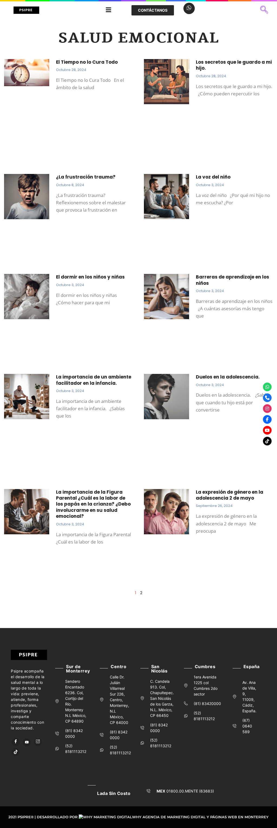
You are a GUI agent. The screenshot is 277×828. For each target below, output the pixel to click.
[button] (264, 10)
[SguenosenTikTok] (267, 441)
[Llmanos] (267, 397)
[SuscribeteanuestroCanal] (267, 430)
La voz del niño (213, 177)
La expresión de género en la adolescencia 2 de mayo (229, 495)
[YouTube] (27, 742)
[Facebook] (16, 742)
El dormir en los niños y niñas (90, 277)
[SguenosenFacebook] (267, 419)
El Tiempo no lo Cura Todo (87, 62)
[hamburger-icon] (108, 10)
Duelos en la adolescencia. (228, 377)
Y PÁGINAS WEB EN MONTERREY (238, 817)
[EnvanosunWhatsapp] (267, 387)
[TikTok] (16, 752)
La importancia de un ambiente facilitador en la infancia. (93, 380)
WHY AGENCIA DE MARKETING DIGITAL (169, 817)
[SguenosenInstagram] (267, 408)
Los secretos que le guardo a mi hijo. (234, 65)
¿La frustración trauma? (86, 177)
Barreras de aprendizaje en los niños (232, 280)
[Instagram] (38, 742)
